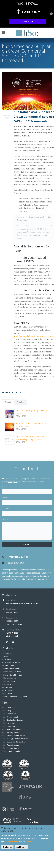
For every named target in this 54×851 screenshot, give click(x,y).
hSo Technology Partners (14, 720)
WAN (5, 656)
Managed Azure (9, 678)
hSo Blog (7, 711)
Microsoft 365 (9, 684)
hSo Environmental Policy (14, 736)
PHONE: (5, 509)
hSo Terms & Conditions (13, 729)
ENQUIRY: (7, 520)
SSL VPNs (7, 694)
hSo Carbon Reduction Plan (14, 742)
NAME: (5, 486)
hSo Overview (9, 707)
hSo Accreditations (11, 745)
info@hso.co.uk (16, 562)
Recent (8, 402)
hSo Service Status (11, 748)
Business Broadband (11, 662)
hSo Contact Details (11, 751)
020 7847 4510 (12, 633)
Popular (20, 402)
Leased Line (8, 653)
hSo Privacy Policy (11, 732)
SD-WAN (7, 659)
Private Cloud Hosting (12, 675)
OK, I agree (7, 847)
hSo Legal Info (9, 726)
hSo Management (10, 717)
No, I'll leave (21, 847)
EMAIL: (5, 497)
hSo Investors (9, 723)
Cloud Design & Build (12, 672)
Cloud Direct (8, 666)
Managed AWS (9, 681)
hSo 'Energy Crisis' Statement (15, 739)
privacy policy (12, 481)
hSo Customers (9, 714)
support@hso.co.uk (14, 624)
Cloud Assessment (11, 669)
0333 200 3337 (12, 621)
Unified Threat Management (15, 697)
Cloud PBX (7, 687)
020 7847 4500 (12, 612)
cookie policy (13, 841)
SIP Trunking (9, 690)
